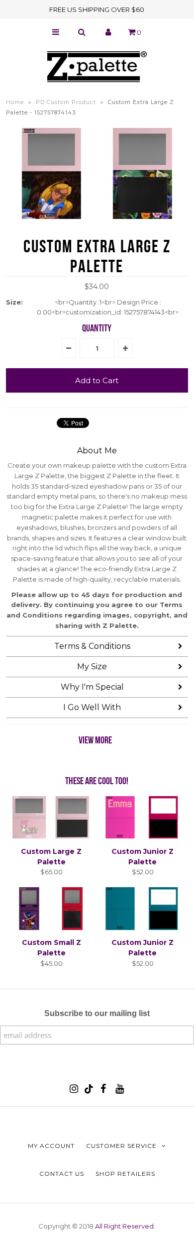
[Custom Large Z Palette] (52, 836)
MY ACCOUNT (51, 1145)
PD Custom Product (66, 102)
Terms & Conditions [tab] (92, 646)
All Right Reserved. (125, 1226)
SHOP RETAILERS (125, 1173)
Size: (14, 302)
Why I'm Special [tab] (92, 687)
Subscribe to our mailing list (97, 1013)
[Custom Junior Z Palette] (143, 836)
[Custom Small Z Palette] (52, 927)
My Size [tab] (92, 666)
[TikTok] (89, 1091)
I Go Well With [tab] (92, 707)
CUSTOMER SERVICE (121, 1145)
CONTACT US (61, 1173)
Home (15, 102)
